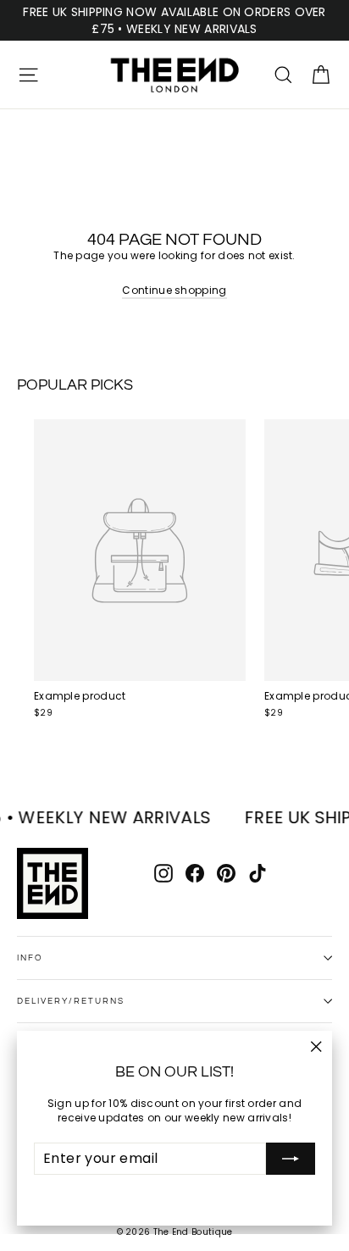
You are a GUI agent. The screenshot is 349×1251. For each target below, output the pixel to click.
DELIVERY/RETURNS (71, 1001)
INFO (30, 958)
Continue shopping (174, 290)
